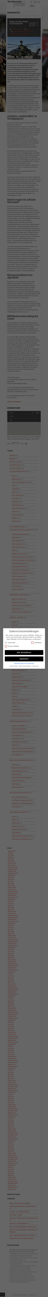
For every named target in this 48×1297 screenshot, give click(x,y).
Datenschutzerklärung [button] (25, 666)
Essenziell (11, 642)
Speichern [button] (24, 659)
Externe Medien (13, 646)
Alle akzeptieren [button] (24, 652)
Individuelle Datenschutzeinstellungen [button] (24, 663)
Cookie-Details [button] (13, 666)
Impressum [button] (35, 666)
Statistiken (38, 642)
